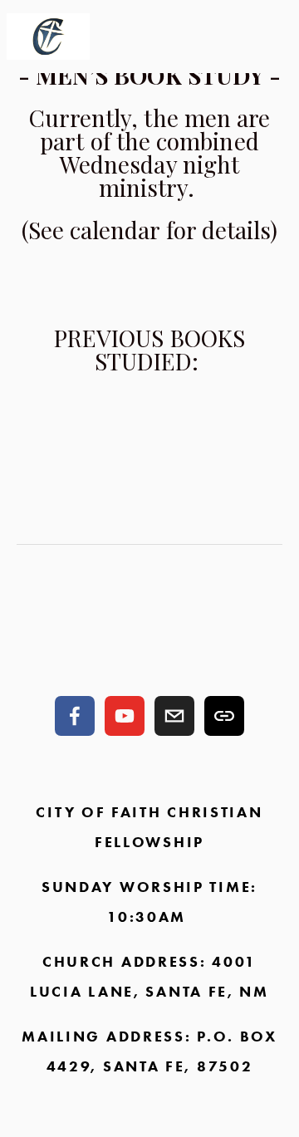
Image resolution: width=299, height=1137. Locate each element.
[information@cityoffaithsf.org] (174, 716)
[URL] (224, 716)
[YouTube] (125, 716)
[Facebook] (75, 716)
